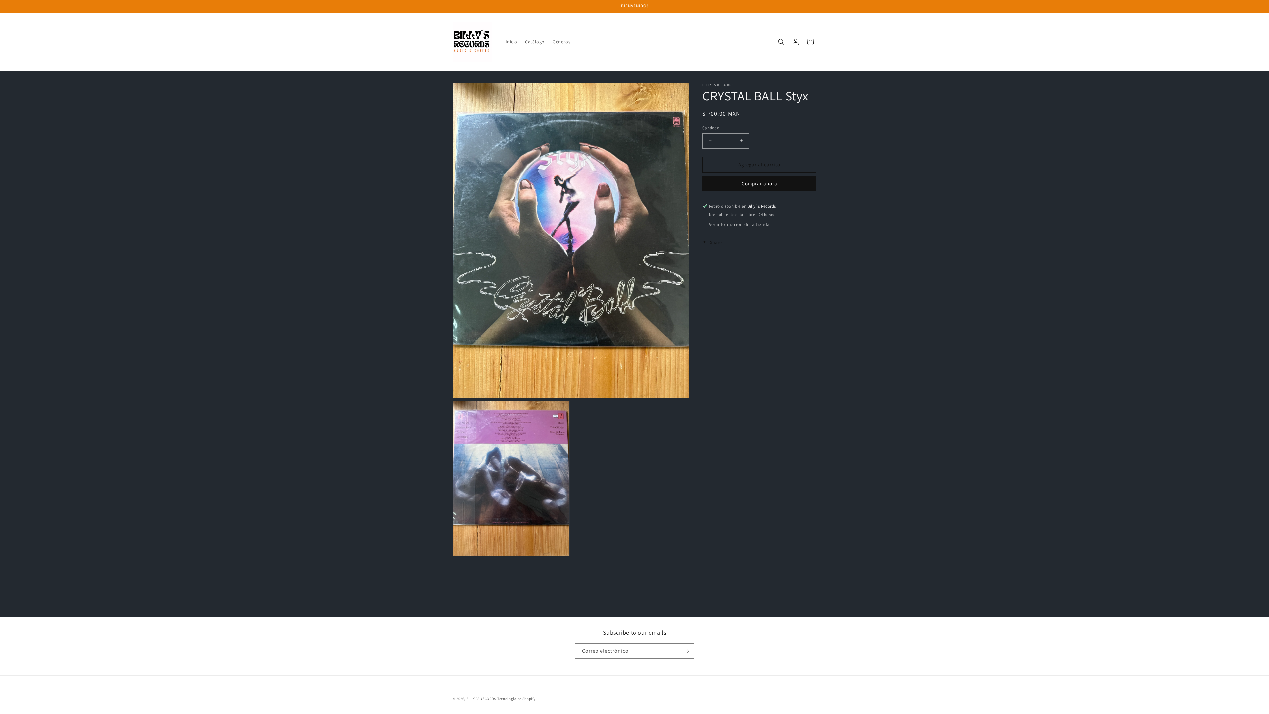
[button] (781, 42)
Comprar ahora (759, 183)
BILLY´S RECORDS (481, 698)
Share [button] (716, 242)
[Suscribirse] (686, 651)
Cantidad (710, 128)
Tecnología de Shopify (516, 698)
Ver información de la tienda (739, 224)
